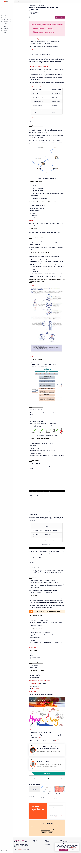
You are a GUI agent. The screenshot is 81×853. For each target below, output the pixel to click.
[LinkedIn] (5, 850)
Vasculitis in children (35, 683)
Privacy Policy (73, 847)
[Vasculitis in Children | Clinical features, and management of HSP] (59, 789)
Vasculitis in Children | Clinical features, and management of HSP (58, 794)
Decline (65, 849)
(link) (33, 285)
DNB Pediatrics (19, 849)
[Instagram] (3, 850)
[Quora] (8, 850)
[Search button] (15, 1)
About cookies (71, 849)
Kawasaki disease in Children (34, 793)
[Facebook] (1, 850)
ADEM (32, 684)
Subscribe (56, 811)
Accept (61, 849)
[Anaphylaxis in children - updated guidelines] (46, 789)
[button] (77, 1)
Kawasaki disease (35, 688)
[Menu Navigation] (2, 1)
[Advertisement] (47, 479)
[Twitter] (6, 850)
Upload (50, 832)
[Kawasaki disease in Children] (34, 789)
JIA (31, 686)
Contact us (44, 832)
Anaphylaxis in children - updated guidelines (45, 794)
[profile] (79, 1)
